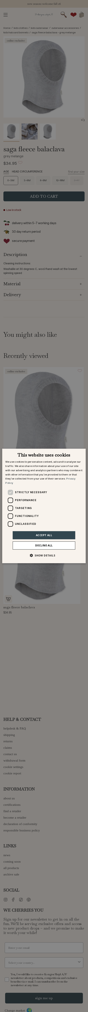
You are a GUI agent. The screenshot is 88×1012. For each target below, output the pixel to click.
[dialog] (44, 506)
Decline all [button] (44, 545)
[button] (44, 555)
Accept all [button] (44, 535)
